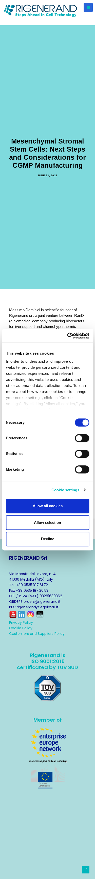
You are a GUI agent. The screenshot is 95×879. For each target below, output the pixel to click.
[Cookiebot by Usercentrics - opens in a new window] (67, 335)
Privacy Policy (21, 622)
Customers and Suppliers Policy (37, 633)
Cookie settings (65, 490)
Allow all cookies (48, 506)
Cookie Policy (20, 628)
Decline (47, 539)
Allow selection (47, 522)
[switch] (82, 438)
